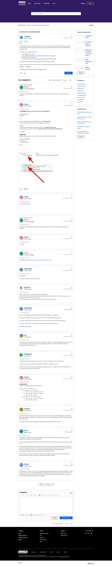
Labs (54, 3)
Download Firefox (44, 533)
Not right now (80, 97)
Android (42, 537)
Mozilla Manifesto (22, 535)
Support (83, 3)
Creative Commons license (64, 556)
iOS (40, 535)
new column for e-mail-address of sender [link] (40, 25)
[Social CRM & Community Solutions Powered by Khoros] (91, 563)
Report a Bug (64, 535)
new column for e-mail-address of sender (29, 31)
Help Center (64, 533)
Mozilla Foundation (23, 537)
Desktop (22, 66)
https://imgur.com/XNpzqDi (25, 326)
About (19, 533)
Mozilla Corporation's (24, 555)
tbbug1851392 (40, 69)
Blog (41, 541)
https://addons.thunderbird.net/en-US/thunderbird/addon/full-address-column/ (39, 58)
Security (35, 69)
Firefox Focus (43, 539)
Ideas (29, 3)
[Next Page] (53, 484)
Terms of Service (43, 551)
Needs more (80, 88)
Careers (20, 539)
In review (79, 90)
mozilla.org (33, 551)
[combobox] (56, 13)
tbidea (45, 69)
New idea (26, 41)
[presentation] (21, 495)
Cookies (58, 551)
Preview (71, 493)
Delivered (79, 99)
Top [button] (20, 562)
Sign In (90, 3)
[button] (20, 73)
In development (80, 95)
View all (81, 72)
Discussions (37, 3)
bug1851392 (23, 69)
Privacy (51, 551)
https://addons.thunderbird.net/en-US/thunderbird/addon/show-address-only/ (39, 55)
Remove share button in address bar (88, 43)
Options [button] (91, 25)
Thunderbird (28, 66)
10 (50, 484)
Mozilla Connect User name (88, 61)
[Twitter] (86, 533)
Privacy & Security (29, 69)
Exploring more (80, 93)
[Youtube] (91, 533)
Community (46, 3)
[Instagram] (88, 533)
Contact (65, 551)
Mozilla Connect (22, 3)
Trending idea (80, 86)
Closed (78, 101)
